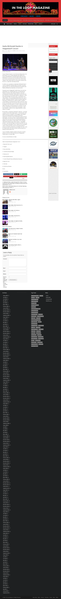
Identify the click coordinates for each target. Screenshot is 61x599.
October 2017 (5, 486)
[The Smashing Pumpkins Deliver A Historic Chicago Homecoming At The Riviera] (5, 246)
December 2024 (6, 331)
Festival (40, 314)
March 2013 (5, 585)
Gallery (57, 597)
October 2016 (5, 508)
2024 (41, 295)
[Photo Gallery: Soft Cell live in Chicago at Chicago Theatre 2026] (5, 212)
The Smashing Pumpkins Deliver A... (15, 244)
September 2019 (6, 445)
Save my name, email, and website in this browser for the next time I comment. (5, 281)
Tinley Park (40, 338)
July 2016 (5, 513)
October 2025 (5, 313)
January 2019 (5, 459)
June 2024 (5, 342)
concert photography (36, 308)
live (39, 321)
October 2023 (5, 356)
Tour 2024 (37, 340)
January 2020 (5, 437)
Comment (5, 258)
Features (20, 50)
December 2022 (6, 374)
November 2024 (6, 333)
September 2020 (6, 423)
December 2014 (6, 547)
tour (33, 340)
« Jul (50, 73)
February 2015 (5, 544)
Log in (47, 295)
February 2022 (5, 392)
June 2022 (5, 385)
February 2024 (5, 349)
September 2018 (6, 466)
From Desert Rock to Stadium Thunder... (15, 228)
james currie (34, 321)
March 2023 (5, 369)
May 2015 (4, 538)
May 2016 (4, 517)
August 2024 (5, 338)
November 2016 (6, 506)
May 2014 (4, 560)
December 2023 (6, 353)
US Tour (41, 344)
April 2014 (5, 562)
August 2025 (5, 317)
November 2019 (6, 441)
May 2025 (4, 322)
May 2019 (4, 452)
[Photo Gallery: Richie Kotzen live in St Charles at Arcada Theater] (5, 207)
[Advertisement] (30, 35)
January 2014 (5, 567)
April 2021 (5, 410)
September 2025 (6, 315)
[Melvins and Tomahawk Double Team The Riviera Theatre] (5, 235)
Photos (33, 331)
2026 (37, 297)
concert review (35, 312)
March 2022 (5, 391)
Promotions (47, 597)
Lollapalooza (34, 325)
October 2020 (5, 421)
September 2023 (6, 358)
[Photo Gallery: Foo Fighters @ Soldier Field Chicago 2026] (5, 223)
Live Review (34, 323)
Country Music (34, 314)
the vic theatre (34, 338)
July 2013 (5, 578)
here (15, 136)
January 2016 (5, 524)
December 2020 (6, 418)
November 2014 (6, 549)
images (38, 318)
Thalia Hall (40, 336)
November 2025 (6, 311)
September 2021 (6, 401)
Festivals (42, 597)
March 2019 (5, 455)
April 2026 (5, 302)
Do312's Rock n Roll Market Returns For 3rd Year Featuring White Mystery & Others (14, 187)
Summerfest (34, 336)
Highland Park (40, 316)
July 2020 (5, 427)
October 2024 (5, 335)
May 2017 (4, 495)
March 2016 (5, 520)
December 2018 (6, 461)
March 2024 (5, 347)
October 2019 (5, 443)
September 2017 (6, 488)
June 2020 (5, 428)
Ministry (38, 327)
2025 (33, 297)
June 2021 (5, 407)
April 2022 (5, 389)
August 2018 (5, 468)
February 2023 (5, 371)
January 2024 (5, 351)
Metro (33, 327)
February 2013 (5, 587)
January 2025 (5, 329)
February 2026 (5, 306)
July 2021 (5, 405)
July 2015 (5, 535)
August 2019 (5, 446)
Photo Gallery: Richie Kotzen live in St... (15, 205)
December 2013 (6, 569)
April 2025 (5, 324)
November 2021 (6, 398)
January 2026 (5, 308)
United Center (35, 344)
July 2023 (5, 362)
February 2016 (5, 522)
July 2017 (5, 491)
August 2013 (5, 576)
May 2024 (4, 344)
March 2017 (5, 499)
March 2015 (5, 542)
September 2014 (6, 553)
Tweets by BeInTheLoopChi (21, 292)
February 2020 (5, 436)
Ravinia (38, 331)
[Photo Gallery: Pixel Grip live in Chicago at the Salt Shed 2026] (5, 217)
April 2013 (5, 583)
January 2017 (5, 502)
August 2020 (5, 425)
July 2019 (5, 448)
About (54, 597)
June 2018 (5, 472)
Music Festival (35, 329)
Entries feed (48, 297)
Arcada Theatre (35, 299)
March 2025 (5, 326)
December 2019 (6, 439)
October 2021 (5, 400)
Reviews (6, 52)
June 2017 (5, 493)
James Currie (11, 50)
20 (55, 67)
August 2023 (5, 360)
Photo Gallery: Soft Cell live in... (14, 210)
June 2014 (5, 558)
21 (56, 67)
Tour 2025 (34, 342)
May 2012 (4, 589)
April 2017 (5, 497)
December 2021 (6, 396)
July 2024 (5, 340)
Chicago (34, 303)
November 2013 (6, 571)
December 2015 (6, 526)
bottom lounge (35, 301)
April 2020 (5, 432)
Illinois (33, 318)
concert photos (35, 310)
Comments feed (49, 299)
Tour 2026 (39, 342)
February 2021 (5, 414)
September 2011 (6, 592)
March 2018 (5, 477)
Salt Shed (34, 334)
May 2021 (4, 409)
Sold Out (39, 334)
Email (4, 271)
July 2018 (5, 470)
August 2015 (5, 533)
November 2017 (6, 484)
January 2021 (5, 416)
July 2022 (5, 383)
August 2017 (5, 490)
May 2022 (4, 387)
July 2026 (5, 297)
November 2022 (6, 376)
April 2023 (5, 367)
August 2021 (5, 403)
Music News (17, 50)
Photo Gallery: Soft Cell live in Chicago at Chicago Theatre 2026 (29, 20)
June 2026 (5, 299)
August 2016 (5, 511)
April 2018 (5, 475)
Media (39, 597)
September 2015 (6, 531)
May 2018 (4, 473)
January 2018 (5, 481)
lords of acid (40, 325)
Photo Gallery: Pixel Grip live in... (14, 215)
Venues (51, 597)
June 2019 (5, 450)
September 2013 (6, 574)
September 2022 (6, 380)
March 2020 (5, 434)
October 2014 (5, 551)
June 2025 (5, 320)
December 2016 (6, 504)
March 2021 (5, 412)
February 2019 (5, 457)
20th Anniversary (35, 295)
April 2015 (5, 540)
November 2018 (6, 463)
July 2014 (5, 556)
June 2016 (5, 515)
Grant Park (34, 316)
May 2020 (4, 430)
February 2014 (5, 565)
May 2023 (4, 365)
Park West (41, 329)
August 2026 (5, 295)
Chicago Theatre (35, 305)
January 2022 (5, 394)
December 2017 (6, 482)
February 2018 (5, 479)
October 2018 (5, 464)
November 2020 (6, 419)
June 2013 (5, 580)
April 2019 (5, 454)
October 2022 (5, 378)
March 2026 (5, 304)
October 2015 (5, 529)
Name (4, 268)
